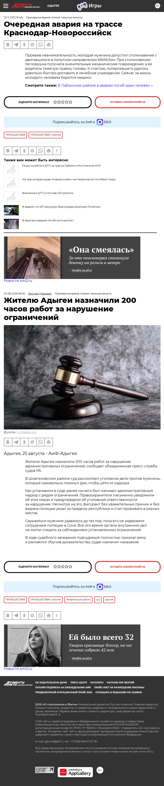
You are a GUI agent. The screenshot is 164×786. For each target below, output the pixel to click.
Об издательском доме (51, 682)
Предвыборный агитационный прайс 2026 (63, 692)
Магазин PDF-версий (120, 682)
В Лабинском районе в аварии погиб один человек (104, 85)
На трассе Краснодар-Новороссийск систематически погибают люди (69, 179)
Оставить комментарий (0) (127, 102)
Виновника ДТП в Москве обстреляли (47, 193)
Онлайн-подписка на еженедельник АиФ (63, 687)
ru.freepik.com (27, 432)
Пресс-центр (78, 682)
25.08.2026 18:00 (14, 293)
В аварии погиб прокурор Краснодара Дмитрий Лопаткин (61, 206)
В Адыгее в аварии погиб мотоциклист (48, 220)
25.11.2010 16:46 (13, 17)
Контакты (96, 682)
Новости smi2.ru (18, 281)
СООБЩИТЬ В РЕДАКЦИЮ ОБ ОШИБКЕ (118, 692)
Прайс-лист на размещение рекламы (119, 687)
